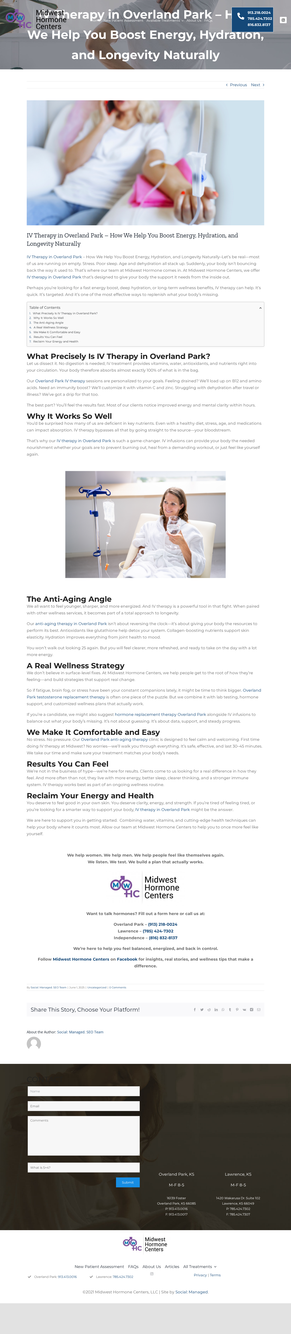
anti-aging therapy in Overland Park (71, 623)
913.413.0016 (178, 1209)
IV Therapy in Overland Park (54, 256)
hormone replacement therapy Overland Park (160, 714)
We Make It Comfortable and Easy (56, 332)
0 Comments (117, 987)
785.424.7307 (240, 1214)
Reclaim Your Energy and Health (55, 341)
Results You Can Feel (48, 337)
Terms (215, 1275)
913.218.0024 (259, 13)
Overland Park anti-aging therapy (114, 739)
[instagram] (283, 20)
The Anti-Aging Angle (48, 322)
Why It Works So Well (48, 318)
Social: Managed (191, 1292)
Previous (238, 84)
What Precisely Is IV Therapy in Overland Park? (65, 313)
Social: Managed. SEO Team (49, 987)
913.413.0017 (178, 1214)
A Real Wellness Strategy (51, 327)
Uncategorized (97, 987)
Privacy (200, 1275)
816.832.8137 (259, 25)
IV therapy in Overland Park (54, 277)
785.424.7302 (260, 18)
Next (255, 84)
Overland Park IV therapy (60, 381)
